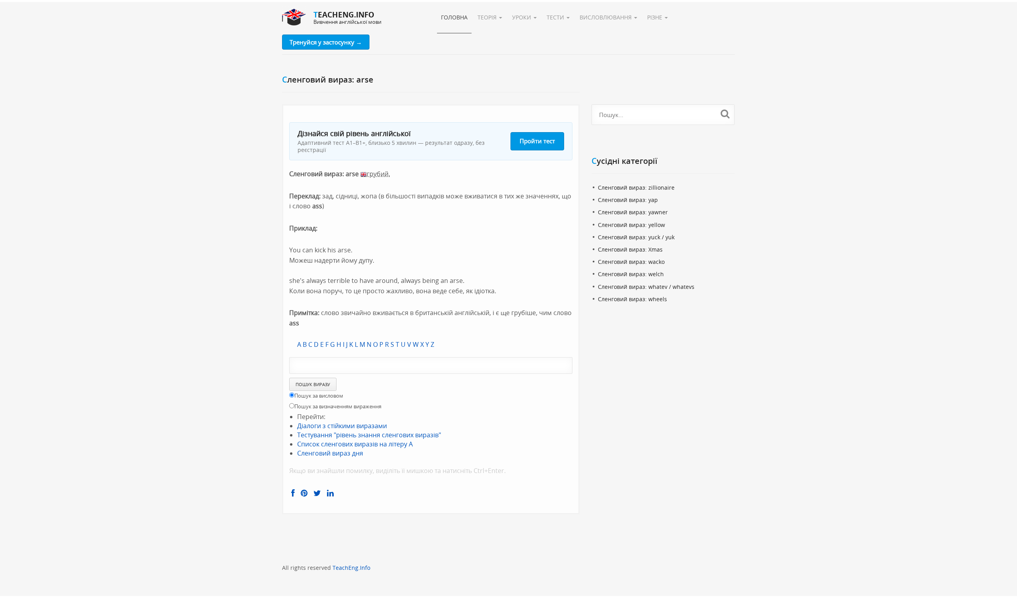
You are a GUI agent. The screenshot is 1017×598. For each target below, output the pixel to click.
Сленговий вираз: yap (628, 200)
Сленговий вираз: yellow (631, 225)
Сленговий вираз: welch (631, 274)
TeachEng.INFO (343, 15)
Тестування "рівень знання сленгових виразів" (369, 435)
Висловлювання (606, 17)
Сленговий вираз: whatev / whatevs (646, 286)
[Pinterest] (304, 493)
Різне (655, 17)
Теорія (488, 17)
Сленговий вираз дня (330, 453)
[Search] (725, 113)
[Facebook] (293, 493)
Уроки (522, 17)
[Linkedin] (330, 493)
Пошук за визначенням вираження (337, 406)
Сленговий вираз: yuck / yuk (636, 237)
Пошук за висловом (318, 395)
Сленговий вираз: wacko (631, 261)
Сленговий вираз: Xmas (630, 249)
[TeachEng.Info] (294, 18)
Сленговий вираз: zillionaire (636, 187)
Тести (556, 17)
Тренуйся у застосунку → (326, 42)
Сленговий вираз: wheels (632, 299)
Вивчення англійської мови (347, 22)
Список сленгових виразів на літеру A (355, 444)
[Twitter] (317, 493)
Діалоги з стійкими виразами (342, 425)
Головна (454, 17)
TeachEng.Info (351, 567)
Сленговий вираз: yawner (633, 212)
